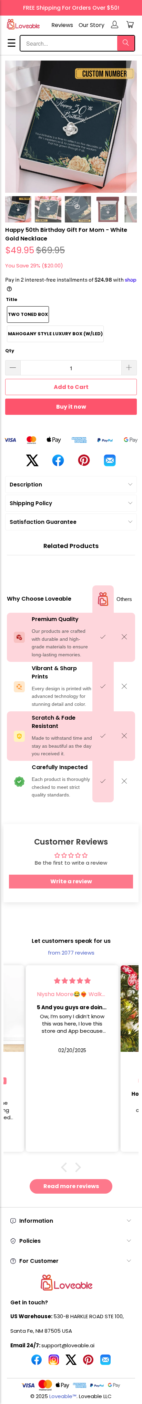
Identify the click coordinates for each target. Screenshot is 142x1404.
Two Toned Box (28, 314)
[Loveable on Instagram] (54, 1362)
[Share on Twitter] (32, 463)
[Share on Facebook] (58, 463)
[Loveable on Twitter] (71, 1362)
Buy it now (71, 407)
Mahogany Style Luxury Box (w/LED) (55, 333)
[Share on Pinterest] (84, 463)
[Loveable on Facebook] (36, 1362)
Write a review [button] (71, 881)
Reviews (62, 25)
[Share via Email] (110, 463)
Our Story (91, 25)
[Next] (131, 127)
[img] (71, 980)
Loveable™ (63, 1396)
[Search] (125, 43)
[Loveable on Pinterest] (88, 1362)
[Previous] (10, 127)
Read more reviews (71, 1186)
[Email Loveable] (105, 1362)
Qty (9, 350)
